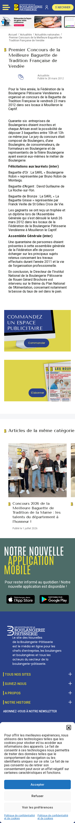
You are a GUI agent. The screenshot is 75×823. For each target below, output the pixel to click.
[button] (69, 727)
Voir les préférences (37, 807)
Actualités (26, 34)
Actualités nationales (47, 34)
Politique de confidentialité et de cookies (19, 817)
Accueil (12, 34)
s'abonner (62, 7)
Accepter (37, 784)
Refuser (37, 796)
